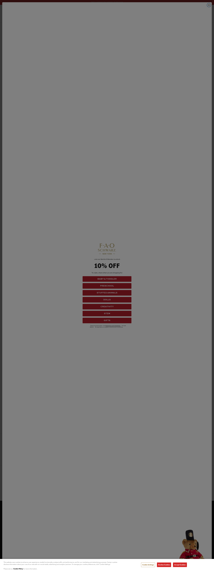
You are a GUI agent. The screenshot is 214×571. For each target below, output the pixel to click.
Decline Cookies (164, 565)
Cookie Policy (18, 569)
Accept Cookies (180, 565)
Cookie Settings (148, 565)
